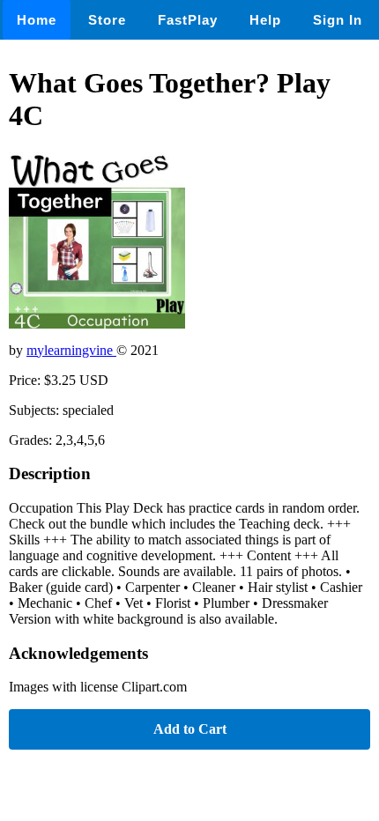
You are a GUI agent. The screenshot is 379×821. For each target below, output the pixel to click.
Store (107, 19)
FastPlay (188, 19)
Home (36, 19)
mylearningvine (71, 350)
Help (265, 19)
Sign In (337, 19)
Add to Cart (190, 728)
